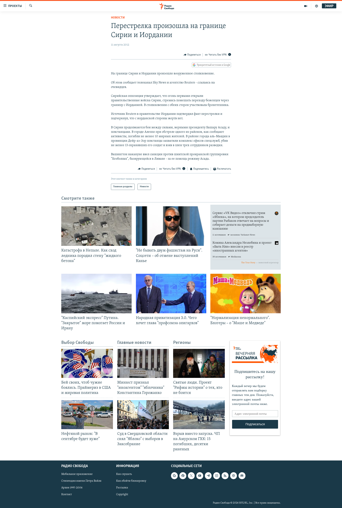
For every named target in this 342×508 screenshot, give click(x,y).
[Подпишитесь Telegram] (208, 475)
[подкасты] (316, 6)
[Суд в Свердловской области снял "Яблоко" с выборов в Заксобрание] (143, 414)
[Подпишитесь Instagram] (216, 475)
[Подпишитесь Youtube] (199, 475)
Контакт (66, 494)
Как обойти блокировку (131, 481)
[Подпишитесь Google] (174, 475)
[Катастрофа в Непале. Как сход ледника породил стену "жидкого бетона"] (96, 226)
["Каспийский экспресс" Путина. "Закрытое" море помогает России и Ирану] (96, 293)
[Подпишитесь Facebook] (182, 475)
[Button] (192, 55)
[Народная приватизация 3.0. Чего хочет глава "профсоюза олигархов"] (171, 293)
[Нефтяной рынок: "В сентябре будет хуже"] (87, 414)
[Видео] (305, 6)
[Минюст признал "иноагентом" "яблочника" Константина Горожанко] (143, 363)
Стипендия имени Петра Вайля (81, 481)
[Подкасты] (233, 475)
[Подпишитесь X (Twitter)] (191, 475)
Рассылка (122, 487)
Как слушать (124, 474)
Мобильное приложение (77, 474)
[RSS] (225, 475)
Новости (118, 17)
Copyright (122, 494)
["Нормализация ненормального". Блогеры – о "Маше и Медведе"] (245, 293)
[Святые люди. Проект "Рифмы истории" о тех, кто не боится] (199, 363)
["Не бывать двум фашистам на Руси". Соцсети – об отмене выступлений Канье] (171, 226)
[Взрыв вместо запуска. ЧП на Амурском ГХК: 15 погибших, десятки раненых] (199, 414)
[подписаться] (242, 475)
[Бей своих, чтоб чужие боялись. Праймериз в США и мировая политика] (87, 363)
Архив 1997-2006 (71, 487)
